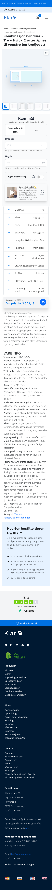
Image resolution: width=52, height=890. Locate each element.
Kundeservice (12, 710)
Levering (9, 724)
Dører (8, 674)
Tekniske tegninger (15, 738)
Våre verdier (11, 727)
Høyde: (9, 156)
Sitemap (9, 731)
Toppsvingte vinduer (16, 677)
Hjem (5, 29)
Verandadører (12, 687)
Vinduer (13, 29)
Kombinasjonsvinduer (27, 29)
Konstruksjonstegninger (16, 517)
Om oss (9, 753)
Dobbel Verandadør (15, 694)
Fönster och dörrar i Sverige (20, 774)
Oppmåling (10, 713)
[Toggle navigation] (46, 17)
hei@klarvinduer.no (21, 854)
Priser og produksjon (16, 717)
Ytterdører (10, 684)
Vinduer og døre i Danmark (19, 777)
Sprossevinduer (13, 681)
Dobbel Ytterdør (13, 691)
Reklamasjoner (13, 734)
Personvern (11, 760)
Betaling (9, 720)
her (27, 828)
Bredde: (9, 138)
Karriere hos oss (14, 756)
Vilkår (8, 763)
